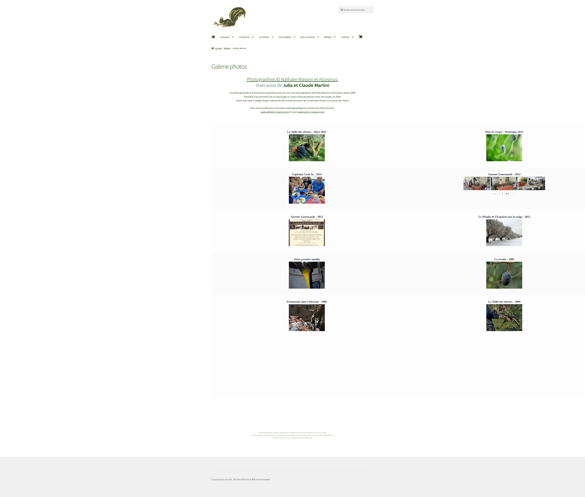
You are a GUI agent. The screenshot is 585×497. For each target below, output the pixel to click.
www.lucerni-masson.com (311, 111)
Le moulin (264, 37)
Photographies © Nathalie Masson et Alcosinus (292, 79)
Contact (345, 37)
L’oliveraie (244, 37)
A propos (225, 37)
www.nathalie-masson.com (275, 111)
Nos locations (308, 37)
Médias (328, 37)
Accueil (218, 48)
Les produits (284, 37)
